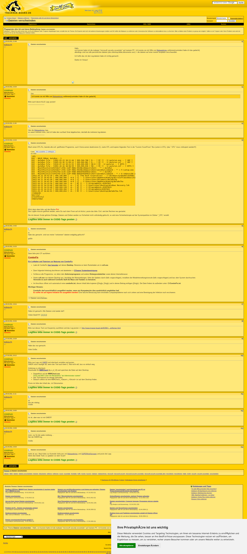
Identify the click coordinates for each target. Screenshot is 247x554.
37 (67, 551)
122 (110, 553)
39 (71, 551)
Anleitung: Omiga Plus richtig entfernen (203, 497)
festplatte (74, 473)
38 (69, 551)
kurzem (88, 473)
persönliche (169, 473)
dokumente (42, 473)
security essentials (203, 473)
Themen (6, 471)
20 (34, 551)
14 (23, 551)
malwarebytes (102, 473)
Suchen (223, 24)
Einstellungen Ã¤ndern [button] (148, 545)
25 (44, 551)
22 (38, 551)
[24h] (188, 24)
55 (102, 551)
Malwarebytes (162, 50)
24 (42, 551)
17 (28, 551)
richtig (189, 473)
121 (107, 553)
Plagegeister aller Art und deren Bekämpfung (45, 18)
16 (27, 551)
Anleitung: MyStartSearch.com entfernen (204, 491)
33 (59, 551)
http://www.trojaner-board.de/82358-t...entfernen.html (101, 328)
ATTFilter (33, 153)
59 (110, 551)
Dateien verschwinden (48, 29)
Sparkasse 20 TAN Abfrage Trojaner (113, 480)
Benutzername (211, 18)
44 (81, 551)
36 (65, 551)
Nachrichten (91, 24)
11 (17, 551)
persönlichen (178, 473)
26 (46, 551)
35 (63, 551)
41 (75, 551)
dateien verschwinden (25, 473)
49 (90, 551)
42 (77, 551)
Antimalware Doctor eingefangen (135, 480)
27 (48, 551)
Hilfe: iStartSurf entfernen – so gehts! (202, 495)
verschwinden (214, 473)
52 (96, 551)
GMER (44, 362)
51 (94, 551)
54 (100, 551)
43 (79, 551)
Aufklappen (51, 151)
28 (50, 551)
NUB (149, 24)
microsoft (110, 473)
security (194, 473)
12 (19, 551)
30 (54, 551)
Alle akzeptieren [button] (126, 545)
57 (106, 551)
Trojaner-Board (11, 18)
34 (61, 551)
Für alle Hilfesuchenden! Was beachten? (204, 489)
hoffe (79, 473)
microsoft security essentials (135, 473)
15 (25, 551)
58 (108, 551)
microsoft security (119, 473)
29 (52, 551)
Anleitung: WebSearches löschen (201, 493)
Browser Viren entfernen (199, 499)
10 (15, 551)
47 (86, 551)
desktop (35, 473)
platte (184, 473)
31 (55, 551)
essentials (67, 473)
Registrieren (33, 24)
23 (40, 551)
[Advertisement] (49, 65)
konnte (83, 473)
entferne (49, 473)
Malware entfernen (23, 18)
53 (98, 551)
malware (94, 473)
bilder (11, 473)
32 (57, 551)
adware (6, 473)
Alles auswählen (41, 151)
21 (36, 551)
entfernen (56, 473)
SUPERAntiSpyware (89, 454)
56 (104, 551)
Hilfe (144, 24)
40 (73, 551)
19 (32, 551)
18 (30, 551)
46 (84, 551)
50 (92, 551)
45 (82, 551)
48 (88, 551)
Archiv (5, 543)
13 (21, 551)
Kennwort (210, 21)
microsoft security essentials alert (154, 473)
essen (61, 473)
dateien (16, 473)
